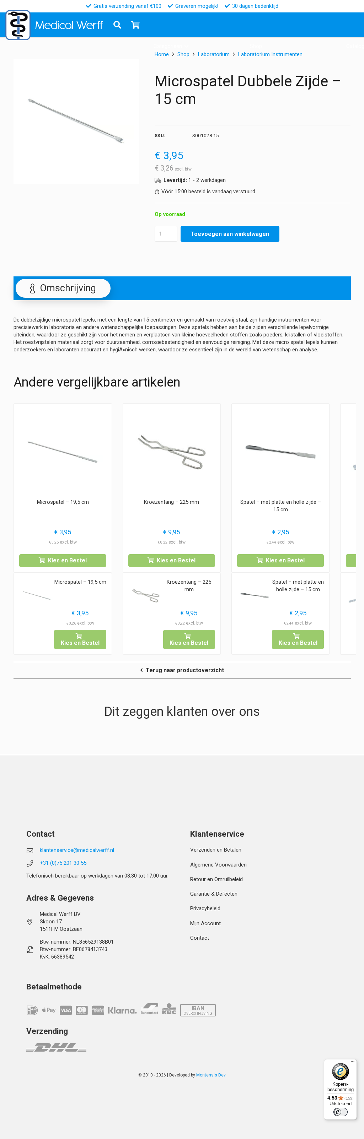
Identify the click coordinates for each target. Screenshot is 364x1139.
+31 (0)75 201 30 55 (63, 863)
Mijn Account (205, 923)
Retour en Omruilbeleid (216, 879)
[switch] (340, 1112)
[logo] (18, 25)
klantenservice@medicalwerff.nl (77, 850)
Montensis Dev (211, 1075)
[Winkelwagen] (135, 24)
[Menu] (352, 1063)
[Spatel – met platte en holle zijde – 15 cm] (280, 452)
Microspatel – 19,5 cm (63, 502)
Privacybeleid (205, 908)
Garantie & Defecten (213, 894)
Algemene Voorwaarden (218, 865)
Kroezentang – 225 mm (171, 502)
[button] (186, 46)
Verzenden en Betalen (215, 850)
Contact (199, 938)
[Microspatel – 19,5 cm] (62, 452)
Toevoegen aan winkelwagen (230, 234)
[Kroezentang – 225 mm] (171, 452)
